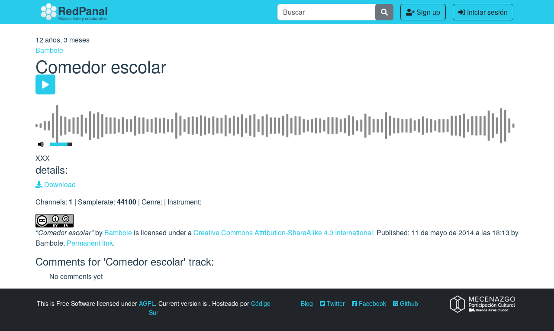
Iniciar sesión (486, 12)
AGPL (147, 303)
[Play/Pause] (45, 84)
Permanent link (90, 243)
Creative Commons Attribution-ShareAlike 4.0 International (283, 232)
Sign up (427, 12)
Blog (307, 303)
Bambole (49, 50)
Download (59, 184)
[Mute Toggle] (41, 144)
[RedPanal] (74, 12)
